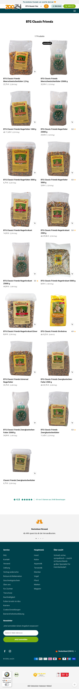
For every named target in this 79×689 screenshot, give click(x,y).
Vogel (36, 576)
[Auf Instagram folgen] (10, 651)
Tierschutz (7, 593)
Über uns (7, 584)
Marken (37, 584)
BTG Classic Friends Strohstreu (54, 331)
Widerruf (49, 686)
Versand (6, 564)
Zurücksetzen (41, 6)
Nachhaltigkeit (9, 597)
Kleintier (37, 572)
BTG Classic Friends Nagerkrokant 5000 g (58, 281)
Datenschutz (34, 686)
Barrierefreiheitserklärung (13, 614)
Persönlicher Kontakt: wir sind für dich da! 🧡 (39, 2)
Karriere (6, 605)
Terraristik (38, 568)
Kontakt (6, 559)
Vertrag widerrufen (11, 572)
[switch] (7, 684)
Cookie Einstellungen (11, 610)
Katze (36, 559)
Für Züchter (8, 589)
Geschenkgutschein (11, 580)
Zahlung (6, 568)
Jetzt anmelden (20, 639)
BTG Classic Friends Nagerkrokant (17, 230)
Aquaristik (38, 564)
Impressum (42, 686)
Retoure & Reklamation (12, 576)
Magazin (37, 589)
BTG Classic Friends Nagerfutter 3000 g (19, 180)
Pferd (36, 580)
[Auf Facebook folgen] (4, 651)
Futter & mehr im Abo (11, 601)
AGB (29, 686)
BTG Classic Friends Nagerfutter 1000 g (19, 129)
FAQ (4, 555)
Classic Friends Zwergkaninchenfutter (19, 480)
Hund (36, 555)
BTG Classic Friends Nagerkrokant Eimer (20, 331)
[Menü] (10, 672)
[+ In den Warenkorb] (35, 71)
